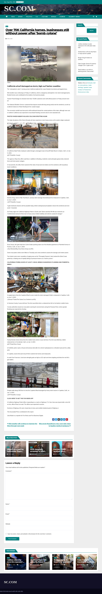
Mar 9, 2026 (82, 564)
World (53, 16)
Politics (29, 16)
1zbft (19, 591)
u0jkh (21, 591)
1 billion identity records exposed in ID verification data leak (87, 45)
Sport (20, 16)
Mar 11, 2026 (11, 564)
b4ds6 (1, 591)
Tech (13, 16)
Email (8, 514)
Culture (45, 16)
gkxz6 (10, 591)
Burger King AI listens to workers (62, 561)
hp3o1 (7, 591)
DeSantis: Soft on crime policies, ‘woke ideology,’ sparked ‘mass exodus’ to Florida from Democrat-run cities (86, 87)
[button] (93, 16)
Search (80, 25)
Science (62, 16)
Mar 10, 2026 (35, 564)
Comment (9, 471)
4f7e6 (4, 591)
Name (8, 504)
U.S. (37, 16)
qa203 (13, 591)
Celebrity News (74, 16)
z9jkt (16, 591)
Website (8, 524)
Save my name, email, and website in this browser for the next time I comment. (29, 534)
